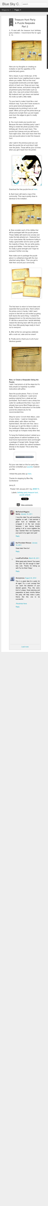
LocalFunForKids (22, 558)
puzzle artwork (25, 495)
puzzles (30, 467)
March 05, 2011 (34, 558)
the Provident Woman (23, 543)
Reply (18, 536)
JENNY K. (36, 489)
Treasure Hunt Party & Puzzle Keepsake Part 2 (25, 23)
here (35, 189)
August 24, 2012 (30, 578)
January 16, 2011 (27, 514)
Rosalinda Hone (21, 603)
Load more (25, 647)
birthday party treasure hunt (27, 492)
